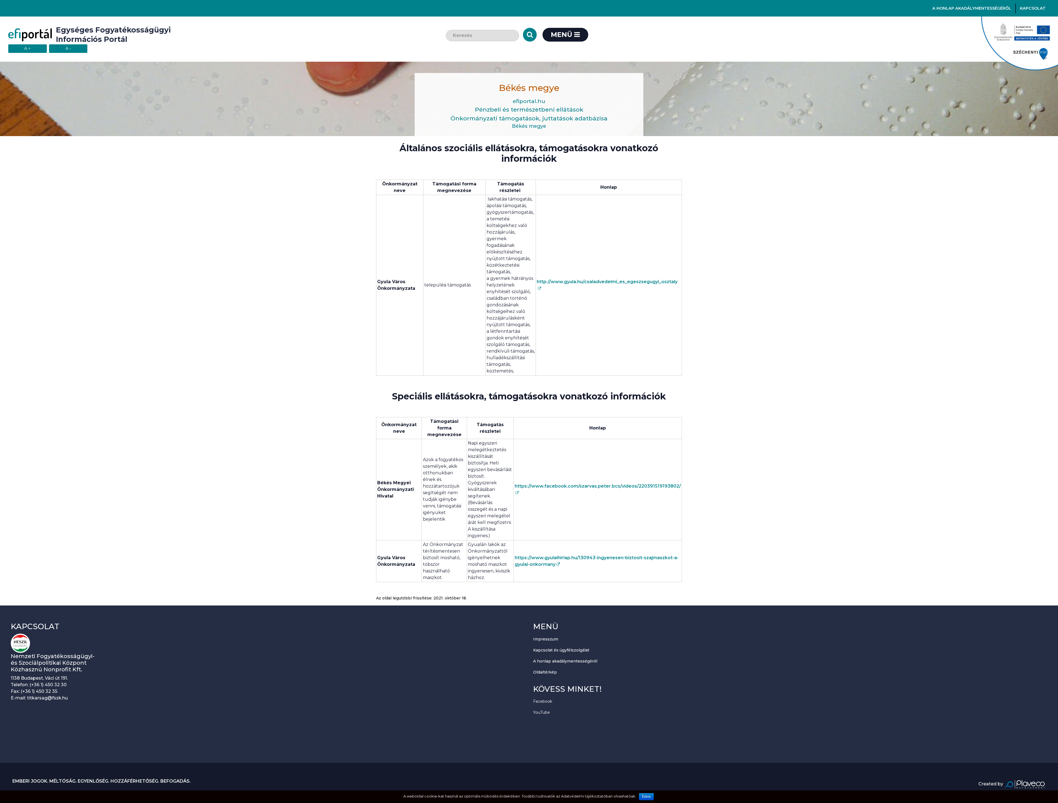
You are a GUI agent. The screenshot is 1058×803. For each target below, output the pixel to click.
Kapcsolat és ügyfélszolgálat (561, 650)
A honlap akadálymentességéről (971, 8)
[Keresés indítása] (530, 35)
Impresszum (545, 639)
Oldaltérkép (545, 672)
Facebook (542, 701)
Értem (646, 797)
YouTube (541, 712)
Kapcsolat (1033, 8)
